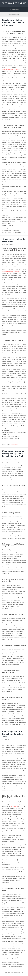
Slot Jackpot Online (14, 3)
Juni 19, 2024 (5, 27)
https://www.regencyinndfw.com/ (11, 69)
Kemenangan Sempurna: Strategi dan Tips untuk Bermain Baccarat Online (13, 453)
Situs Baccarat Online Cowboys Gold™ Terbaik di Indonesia (13, 22)
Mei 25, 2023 (5, 739)
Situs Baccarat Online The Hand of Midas (14, 240)
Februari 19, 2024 (7, 459)
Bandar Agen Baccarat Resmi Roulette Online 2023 (12, 734)
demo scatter (14, 444)
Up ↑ (23, 972)
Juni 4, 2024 (5, 244)
